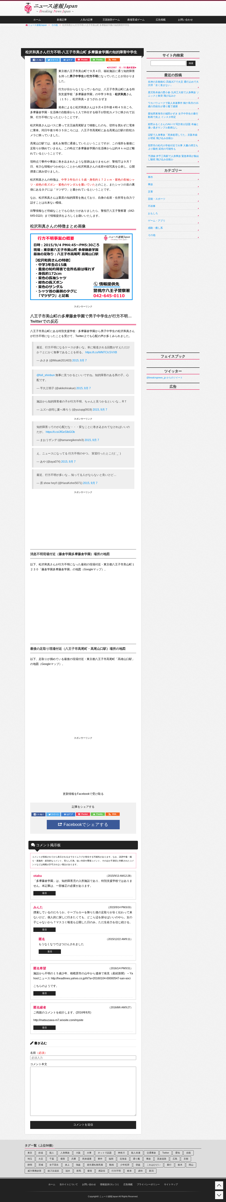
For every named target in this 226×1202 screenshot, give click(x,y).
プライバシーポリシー (148, 1184)
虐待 (140, 1170)
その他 (151, 235)
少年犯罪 (124, 1164)
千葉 (51, 1158)
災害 (150, 191)
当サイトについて (69, 1184)
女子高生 (54, 1164)
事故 (150, 184)
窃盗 (138, 1164)
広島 (175, 1158)
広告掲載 (161, 19)
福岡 (111, 1158)
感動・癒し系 (155, 227)
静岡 (30, 1164)
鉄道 (40, 1152)
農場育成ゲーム (136, 19)
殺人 (51, 1152)
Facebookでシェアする (85, 824)
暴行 (169, 1164)
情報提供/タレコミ (109, 1184)
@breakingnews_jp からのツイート (165, 377)
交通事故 (151, 1152)
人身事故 (65, 1152)
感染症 (101, 1170)
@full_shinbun (46, 375)
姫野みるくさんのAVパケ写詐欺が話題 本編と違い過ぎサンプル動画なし (173, 126)
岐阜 (129, 1170)
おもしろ (153, 213)
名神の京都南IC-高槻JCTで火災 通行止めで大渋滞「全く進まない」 (173, 83)
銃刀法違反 (53, 1170)
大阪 (78, 1152)
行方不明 (116, 1170)
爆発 (89, 1170)
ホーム (37, 19)
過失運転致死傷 (95, 1164)
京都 (186, 1158)
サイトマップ (171, 1184)
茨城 (40, 1164)
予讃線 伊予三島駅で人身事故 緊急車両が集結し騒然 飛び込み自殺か (173, 158)
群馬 (78, 1170)
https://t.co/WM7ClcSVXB (101, 352)
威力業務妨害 (34, 1170)
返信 (44, 893)
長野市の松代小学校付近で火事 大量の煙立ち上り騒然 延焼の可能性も (173, 147)
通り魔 (136, 1158)
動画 (111, 1164)
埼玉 (30, 1158)
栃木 (180, 1164)
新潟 (151, 1170)
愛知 (177, 1152)
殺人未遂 (135, 1152)
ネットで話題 (105, 1152)
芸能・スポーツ (156, 198)
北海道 (123, 1158)
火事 (89, 1152)
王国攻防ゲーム (111, 19)
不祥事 (151, 206)
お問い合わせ (185, 19)
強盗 (78, 1164)
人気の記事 (86, 19)
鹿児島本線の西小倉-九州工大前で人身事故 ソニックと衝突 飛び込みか (173, 94)
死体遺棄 (86, 1158)
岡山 (191, 1164)
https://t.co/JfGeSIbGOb (60, 431)
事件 (150, 177)
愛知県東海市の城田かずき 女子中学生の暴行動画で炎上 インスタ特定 (173, 115)
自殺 (188, 1152)
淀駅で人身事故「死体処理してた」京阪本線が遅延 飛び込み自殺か (172, 136)
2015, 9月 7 (79, 360)
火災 (40, 1158)
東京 (30, 1152)
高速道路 (161, 1158)
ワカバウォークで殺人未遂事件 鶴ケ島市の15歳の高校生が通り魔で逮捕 (173, 105)
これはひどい (153, 1164)
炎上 (67, 1164)
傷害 (62, 1158)
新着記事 (62, 19)
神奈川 (121, 1152)
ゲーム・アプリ (156, 220)
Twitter (165, 1152)
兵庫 (73, 1158)
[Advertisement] (113, 38)
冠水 (68, 1170)
